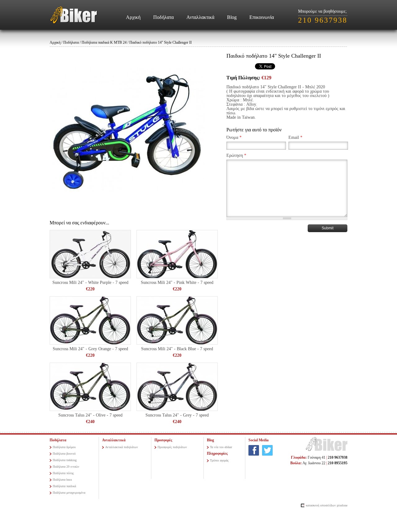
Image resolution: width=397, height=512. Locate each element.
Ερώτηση (236, 155)
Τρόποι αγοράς (219, 460)
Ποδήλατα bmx (62, 479)
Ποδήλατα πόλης (63, 473)
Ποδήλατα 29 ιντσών (66, 466)
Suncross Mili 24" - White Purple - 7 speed (90, 282)
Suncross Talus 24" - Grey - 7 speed (177, 415)
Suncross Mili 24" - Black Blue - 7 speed (177, 348)
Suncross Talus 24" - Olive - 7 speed (90, 415)
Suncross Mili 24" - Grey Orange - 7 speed (90, 348)
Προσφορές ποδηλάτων (172, 447)
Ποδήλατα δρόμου (64, 447)
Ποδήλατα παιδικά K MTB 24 (104, 42)
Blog (232, 17)
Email (295, 137)
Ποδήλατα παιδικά (64, 486)
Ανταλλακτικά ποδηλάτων (121, 447)
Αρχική (133, 17)
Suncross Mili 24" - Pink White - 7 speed (177, 282)
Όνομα (234, 137)
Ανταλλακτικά (200, 17)
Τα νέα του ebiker (221, 447)
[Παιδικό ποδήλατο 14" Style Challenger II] (127, 130)
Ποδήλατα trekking (65, 460)
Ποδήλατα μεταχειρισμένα (69, 492)
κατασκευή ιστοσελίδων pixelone (326, 505)
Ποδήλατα (163, 17)
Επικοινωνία (261, 17)
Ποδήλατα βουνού (64, 453)
